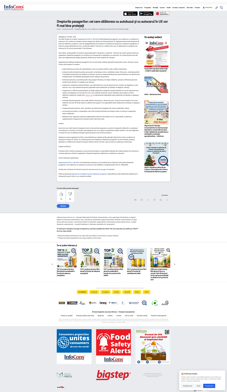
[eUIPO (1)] (134, 303)
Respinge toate (187, 386)
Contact (118, 316)
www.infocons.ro (68, 217)
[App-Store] (130, 13)
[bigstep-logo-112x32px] (113, 375)
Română (199, 390)
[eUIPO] (113, 303)
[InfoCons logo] (14, 7)
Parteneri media (142, 316)
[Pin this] (161, 200)
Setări (198, 386)
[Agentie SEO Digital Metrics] (74, 375)
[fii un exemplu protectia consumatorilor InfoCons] (152, 346)
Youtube (116, 292)
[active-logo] (165, 303)
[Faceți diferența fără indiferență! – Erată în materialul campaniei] (156, 54)
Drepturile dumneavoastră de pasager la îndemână (97, 169)
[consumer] (62, 303)
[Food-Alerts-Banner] (113, 346)
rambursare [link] (89, 95)
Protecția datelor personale (85, 316)
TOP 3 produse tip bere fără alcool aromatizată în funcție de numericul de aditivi (89, 272)
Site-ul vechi (129, 316)
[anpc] (93, 303)
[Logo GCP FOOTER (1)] (155, 303)
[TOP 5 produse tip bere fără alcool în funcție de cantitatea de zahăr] (113, 258)
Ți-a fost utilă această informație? (68, 188)
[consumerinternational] (72, 303)
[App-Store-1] (146, 13)
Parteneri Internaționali (158, 316)
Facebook (94, 292)
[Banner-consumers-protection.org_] (74, 346)
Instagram (105, 292)
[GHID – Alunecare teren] (156, 85)
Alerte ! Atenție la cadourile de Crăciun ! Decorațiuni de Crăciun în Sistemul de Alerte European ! (156, 169)
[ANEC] (82, 303)
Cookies (110, 316)
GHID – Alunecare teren (152, 94)
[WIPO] (124, 303)
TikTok (147, 292)
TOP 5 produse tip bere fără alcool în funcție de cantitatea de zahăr (113, 271)
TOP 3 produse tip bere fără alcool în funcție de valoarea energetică (66, 271)
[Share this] (142, 200)
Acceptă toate (209, 386)
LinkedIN (127, 292)
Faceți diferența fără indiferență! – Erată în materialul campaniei (156, 70)
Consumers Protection (90, 288)
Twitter (137, 292)
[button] (221, 7)
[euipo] (103, 303)
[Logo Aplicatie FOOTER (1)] (144, 303)
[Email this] (135, 200)
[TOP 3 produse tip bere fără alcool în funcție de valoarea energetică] (67, 258)
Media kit (101, 316)
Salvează (63, 206)
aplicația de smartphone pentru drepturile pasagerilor (89, 174)
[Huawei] (162, 13)
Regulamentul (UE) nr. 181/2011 (88, 39)
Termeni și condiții (67, 316)
